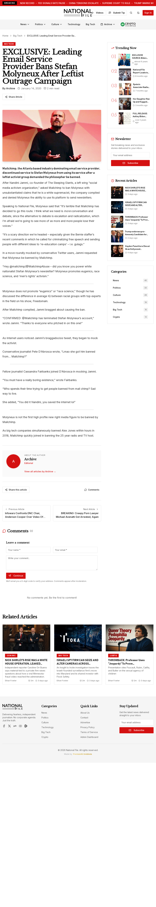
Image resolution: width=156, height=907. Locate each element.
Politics (39, 24)
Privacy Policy (87, 727)
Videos (99, 12)
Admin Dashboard (89, 737)
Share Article (15, 97)
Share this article (18, 489)
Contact (84, 717)
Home (5, 35)
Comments (93, 489)
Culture (55, 24)
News (23, 24)
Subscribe (133, 163)
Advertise (85, 722)
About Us (85, 712)
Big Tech (90, 24)
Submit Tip (119, 12)
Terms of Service (89, 732)
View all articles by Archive (40, 471)
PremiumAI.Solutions (82, 754)
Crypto (44, 737)
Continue (18, 575)
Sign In (148, 12)
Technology (74, 24)
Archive (108, 24)
